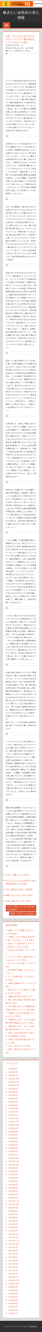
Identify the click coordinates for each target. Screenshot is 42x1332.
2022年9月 (13, 1207)
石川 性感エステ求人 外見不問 (19, 889)
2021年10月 (13, 1244)
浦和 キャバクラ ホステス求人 (19, 895)
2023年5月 (13, 1181)
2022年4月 (13, 1224)
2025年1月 (13, 1115)
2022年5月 (13, 1221)
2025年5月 (13, 1102)
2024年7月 (13, 1135)
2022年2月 (13, 1230)
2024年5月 (13, 1141)
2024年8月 (13, 1131)
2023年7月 (13, 1174)
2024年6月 (13, 1138)
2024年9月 (13, 1128)
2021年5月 (13, 1260)
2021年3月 (13, 1267)
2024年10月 (13, 1125)
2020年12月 (13, 1277)
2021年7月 (13, 1254)
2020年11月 (13, 1280)
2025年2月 (13, 1111)
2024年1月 (13, 1154)
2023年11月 (13, 1161)
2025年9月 (13, 1088)
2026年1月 (13, 1075)
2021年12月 (13, 1237)
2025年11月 (13, 1082)
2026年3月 (13, 1068)
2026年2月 (13, 1072)
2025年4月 (13, 1105)
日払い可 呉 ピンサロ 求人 (19, 1046)
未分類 (30, 48)
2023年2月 (13, 1191)
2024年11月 (13, 1121)
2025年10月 (13, 1085)
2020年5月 (13, 1300)
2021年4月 (13, 1264)
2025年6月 (13, 1098)
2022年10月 (13, 1204)
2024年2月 (13, 1151)
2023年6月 (13, 1178)
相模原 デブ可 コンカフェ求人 (22, 913)
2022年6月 (13, 1217)
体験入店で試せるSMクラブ (20, 996)
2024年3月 (13, 1148)
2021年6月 (13, 1257)
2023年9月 (13, 1168)
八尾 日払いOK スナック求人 (18, 901)
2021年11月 (13, 1240)
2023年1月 (13, 1194)
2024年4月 (13, 1145)
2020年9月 (13, 1287)
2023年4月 (13, 1184)
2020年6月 (13, 1297)
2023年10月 (13, 1164)
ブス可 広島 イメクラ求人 (17, 874)
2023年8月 (13, 1171)
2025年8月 (13, 1092)
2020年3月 (13, 1306)
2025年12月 (13, 1078)
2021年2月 (13, 1270)
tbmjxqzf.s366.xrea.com (15, 48)
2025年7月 (13, 1095)
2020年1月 (13, 1313)
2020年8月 (13, 1290)
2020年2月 (13, 1310)
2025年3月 (13, 1108)
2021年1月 (13, 1273)
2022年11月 (13, 1201)
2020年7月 (13, 1293)
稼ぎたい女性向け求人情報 (21, 15)
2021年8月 (13, 1250)
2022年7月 (13, 1214)
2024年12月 (13, 1118)
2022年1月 (13, 1234)
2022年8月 (13, 1211)
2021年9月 (13, 1247)
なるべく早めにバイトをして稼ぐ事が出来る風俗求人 (21, 908)
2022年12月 (13, 1197)
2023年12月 (13, 1158)
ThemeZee (33, 1326)
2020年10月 (13, 1283)
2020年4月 (13, 1303)
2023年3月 (13, 1187)
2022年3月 (13, 1227)
